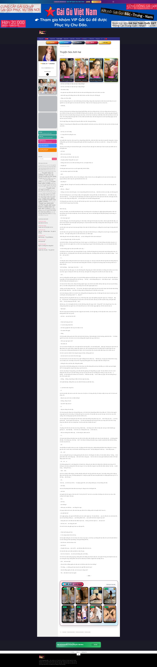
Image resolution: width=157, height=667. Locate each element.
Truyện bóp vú (45, 174)
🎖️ (105, 38)
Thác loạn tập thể (49, 171)
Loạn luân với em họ (43, 222)
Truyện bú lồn (49, 176)
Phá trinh (78, 38)
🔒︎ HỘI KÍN (52, 42)
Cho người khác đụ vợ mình (44, 165)
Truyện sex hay (46, 193)
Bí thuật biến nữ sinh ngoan (95, 601)
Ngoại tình (66, 38)
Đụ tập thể (45, 213)
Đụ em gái (64, 632)
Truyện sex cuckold (42, 188)
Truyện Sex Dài (41, 229)
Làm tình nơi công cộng (49, 166)
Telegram (98, 38)
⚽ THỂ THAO (105, 42)
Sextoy (49, 169)
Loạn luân (72, 38)
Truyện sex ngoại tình (46, 199)
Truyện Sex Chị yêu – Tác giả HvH (46, 250)
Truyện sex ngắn (87, 632)
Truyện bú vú (44, 178)
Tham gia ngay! (96, 1)
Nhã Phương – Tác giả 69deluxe (45, 237)
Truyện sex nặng (51, 201)
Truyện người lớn (49, 185)
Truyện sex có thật (46, 189)
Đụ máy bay (44, 212)
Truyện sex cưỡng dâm (80, 632)
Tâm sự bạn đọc (46, 207)
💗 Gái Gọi (84, 38)
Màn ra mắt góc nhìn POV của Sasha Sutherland (109, 620)
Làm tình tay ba (44, 168)
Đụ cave (44, 210)
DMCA (77, 652)
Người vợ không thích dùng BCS (45, 245)
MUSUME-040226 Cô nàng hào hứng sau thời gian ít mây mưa (96, 620)
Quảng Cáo (84, 652)
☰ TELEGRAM (65, 42)
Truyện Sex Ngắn (64, 46)
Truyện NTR (41, 186)
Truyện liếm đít (46, 181)
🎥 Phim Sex (91, 38)
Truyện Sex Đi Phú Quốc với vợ (45, 227)
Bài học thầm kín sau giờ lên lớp (109, 601)
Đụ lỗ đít (52, 210)
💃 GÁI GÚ (91, 42)
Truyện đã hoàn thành (71, 632)
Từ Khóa (72, 652)
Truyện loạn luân (47, 182)
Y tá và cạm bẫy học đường (81, 601)
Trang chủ (41, 38)
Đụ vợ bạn (45, 215)
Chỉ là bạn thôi (41, 241)
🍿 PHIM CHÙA (78, 42)
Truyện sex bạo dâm (51, 186)
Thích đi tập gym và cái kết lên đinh (81, 620)
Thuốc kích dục (41, 171)
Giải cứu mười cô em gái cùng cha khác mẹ (68, 620)
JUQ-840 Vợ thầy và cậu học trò (67, 601)
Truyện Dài (52, 38)
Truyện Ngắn (59, 38)
